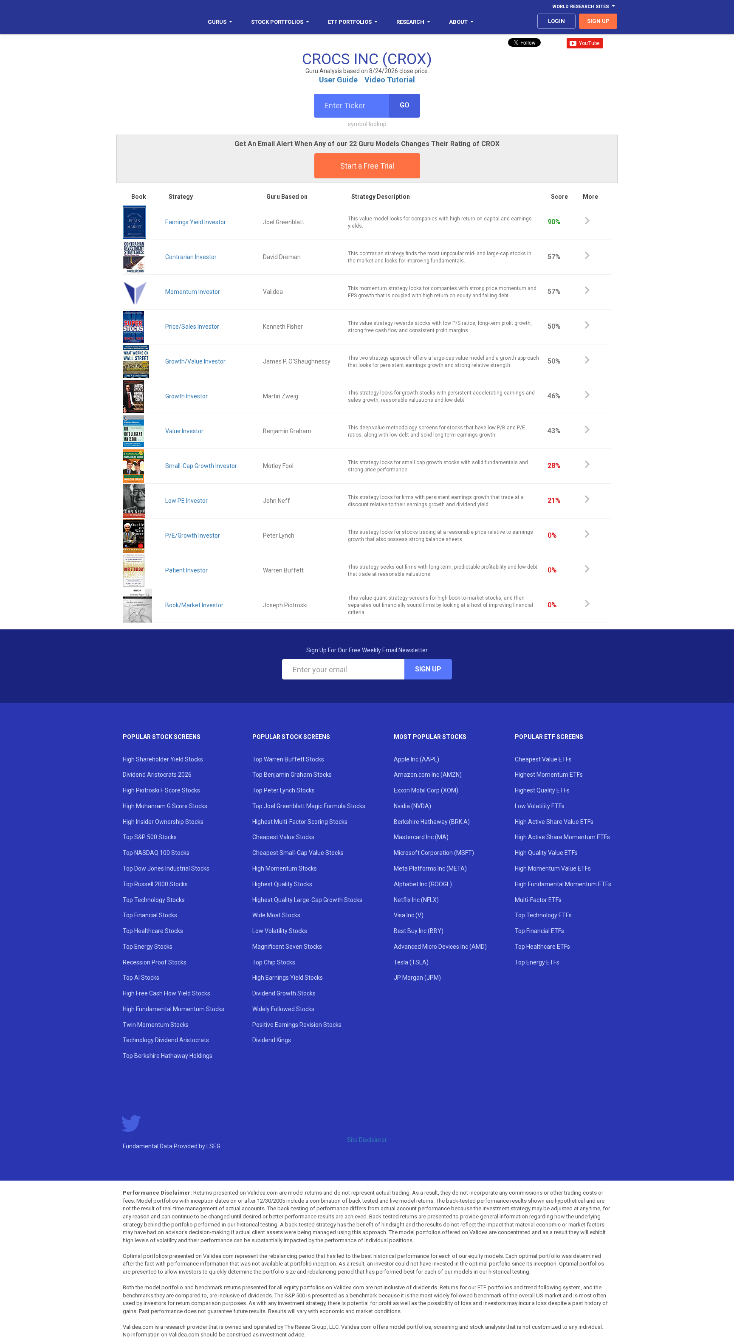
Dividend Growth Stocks (284, 993)
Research (410, 22)
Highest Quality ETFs (542, 790)
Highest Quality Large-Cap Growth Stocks (307, 899)
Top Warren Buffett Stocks (288, 759)
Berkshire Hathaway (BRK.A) (432, 821)
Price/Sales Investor (192, 326)
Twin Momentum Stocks (156, 1024)
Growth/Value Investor (195, 361)
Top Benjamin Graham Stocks (292, 774)
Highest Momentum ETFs (549, 774)
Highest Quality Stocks (282, 884)
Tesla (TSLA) (411, 962)
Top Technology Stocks (154, 899)
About (458, 22)
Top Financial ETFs (539, 930)
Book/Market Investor (194, 605)
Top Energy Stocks (147, 946)
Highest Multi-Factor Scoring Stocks (299, 821)
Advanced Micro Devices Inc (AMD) (440, 946)
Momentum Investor (192, 291)
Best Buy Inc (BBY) (418, 930)
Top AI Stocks (141, 977)
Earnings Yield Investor (195, 222)
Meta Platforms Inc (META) (430, 868)
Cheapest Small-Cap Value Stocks (298, 852)
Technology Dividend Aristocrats (166, 1040)
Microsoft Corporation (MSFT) (434, 852)
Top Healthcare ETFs (542, 946)
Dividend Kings (271, 1040)
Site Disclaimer (367, 1139)
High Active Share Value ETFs (554, 821)
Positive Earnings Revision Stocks (297, 1024)
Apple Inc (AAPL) (416, 759)
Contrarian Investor (191, 257)
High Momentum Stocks (284, 868)
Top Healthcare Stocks (153, 930)
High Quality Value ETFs (546, 852)
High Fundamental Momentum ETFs (563, 884)
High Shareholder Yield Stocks (163, 759)
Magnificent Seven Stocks (287, 946)
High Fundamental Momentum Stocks (173, 1009)
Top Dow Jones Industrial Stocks (166, 868)
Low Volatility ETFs (540, 806)
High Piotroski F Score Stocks (161, 790)
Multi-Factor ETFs (538, 899)
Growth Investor (186, 396)
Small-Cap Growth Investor (201, 465)
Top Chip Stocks (273, 962)
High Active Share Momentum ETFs (562, 837)
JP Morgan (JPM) (417, 977)
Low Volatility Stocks (279, 930)
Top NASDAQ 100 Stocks (156, 852)
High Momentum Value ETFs (553, 868)
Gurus (217, 22)
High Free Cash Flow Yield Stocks (166, 993)
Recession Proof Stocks (154, 962)
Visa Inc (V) (408, 915)
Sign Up (428, 669)
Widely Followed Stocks (283, 1009)
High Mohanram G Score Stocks (165, 806)
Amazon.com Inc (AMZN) (428, 774)
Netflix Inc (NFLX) (416, 899)
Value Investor (184, 431)
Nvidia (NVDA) (412, 806)
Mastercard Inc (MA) (421, 837)
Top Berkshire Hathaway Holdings (167, 1055)
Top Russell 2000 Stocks (155, 884)
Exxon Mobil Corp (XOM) (426, 790)
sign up (598, 21)
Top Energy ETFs (537, 962)
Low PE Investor (186, 500)
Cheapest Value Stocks (283, 837)
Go (404, 105)
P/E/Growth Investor (192, 535)
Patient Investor (186, 570)
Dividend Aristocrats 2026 (157, 774)
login (556, 21)
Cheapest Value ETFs (543, 759)
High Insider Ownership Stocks (163, 821)
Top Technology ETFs (543, 915)
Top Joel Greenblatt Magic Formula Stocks (308, 806)
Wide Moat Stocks (276, 915)
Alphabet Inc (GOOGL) (423, 884)
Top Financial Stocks (150, 915)
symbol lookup (367, 124)
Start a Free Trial (367, 165)
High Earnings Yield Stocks (287, 977)
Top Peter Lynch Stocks (283, 790)
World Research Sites (580, 6)
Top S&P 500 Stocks (150, 837)
